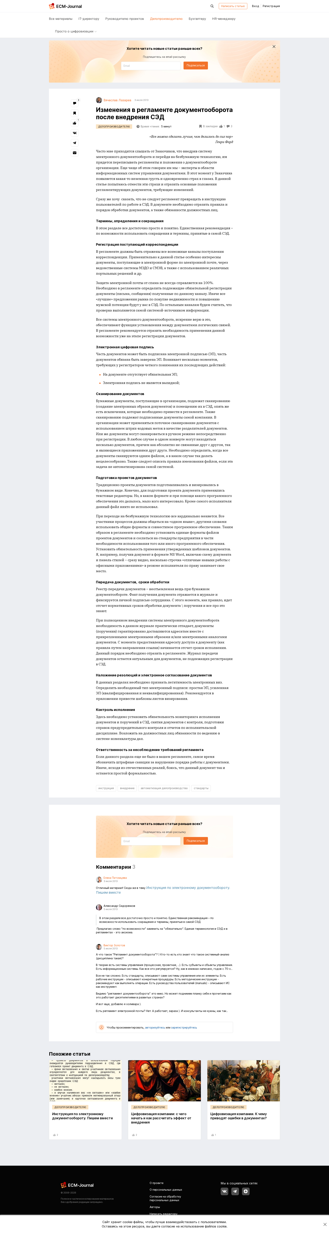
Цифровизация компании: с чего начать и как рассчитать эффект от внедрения (161, 1118)
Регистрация (271, 6)
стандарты (201, 788)
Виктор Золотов (114, 945)
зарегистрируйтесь (184, 1027)
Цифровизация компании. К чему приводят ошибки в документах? (238, 1116)
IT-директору (88, 19)
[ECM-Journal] (77, 1184)
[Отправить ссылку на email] (74, 153)
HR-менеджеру (224, 19)
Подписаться (196, 65)
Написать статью (233, 6)
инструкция (106, 788)
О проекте (156, 1183)
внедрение (127, 788)
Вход (255, 6)
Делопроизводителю (166, 19)
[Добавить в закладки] (74, 113)
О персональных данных (166, 1189)
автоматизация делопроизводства (164, 788)
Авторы (155, 1207)
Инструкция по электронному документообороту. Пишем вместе (82, 1116)
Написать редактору (163, 1213)
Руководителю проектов (124, 19)
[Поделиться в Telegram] (74, 143)
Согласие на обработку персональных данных (165, 1198)
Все (60, 19)
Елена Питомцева (115, 877)
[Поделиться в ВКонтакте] (74, 133)
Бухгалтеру (197, 19)
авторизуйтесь (155, 1027)
